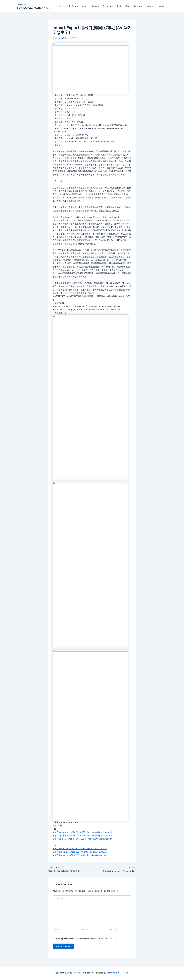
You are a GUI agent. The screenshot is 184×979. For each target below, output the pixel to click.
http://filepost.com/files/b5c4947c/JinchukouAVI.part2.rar (80, 852)
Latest (61, 6)
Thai (119, 6)
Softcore (137, 6)
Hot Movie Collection (33, 8)
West (127, 6)
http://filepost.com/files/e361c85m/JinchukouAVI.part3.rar (80, 855)
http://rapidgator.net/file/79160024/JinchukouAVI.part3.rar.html (83, 839)
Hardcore (150, 6)
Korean (95, 6)
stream (162, 6)
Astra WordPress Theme (118, 972)
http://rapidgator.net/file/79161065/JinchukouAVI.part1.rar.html (82, 832)
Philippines (108, 6)
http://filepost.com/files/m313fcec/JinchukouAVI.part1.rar (80, 848)
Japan (85, 6)
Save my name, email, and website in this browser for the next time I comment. (88, 938)
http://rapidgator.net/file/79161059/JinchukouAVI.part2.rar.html (82, 835)
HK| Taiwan (73, 6)
